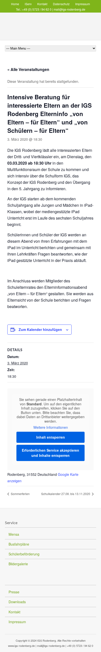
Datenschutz (61, 4)
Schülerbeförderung (24, 553)
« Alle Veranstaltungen (28, 69)
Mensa (14, 534)
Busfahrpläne (19, 544)
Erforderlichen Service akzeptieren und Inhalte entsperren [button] (50, 453)
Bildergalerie (18, 563)
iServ (28, 4)
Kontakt (42, 4)
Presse (14, 591)
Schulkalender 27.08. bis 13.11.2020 (66, 494)
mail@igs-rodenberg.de (69, 9)
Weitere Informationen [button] (50, 427)
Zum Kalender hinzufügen (40, 329)
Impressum (82, 4)
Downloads (17, 601)
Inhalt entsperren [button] (50, 437)
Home (15, 4)
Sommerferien (20, 494)
